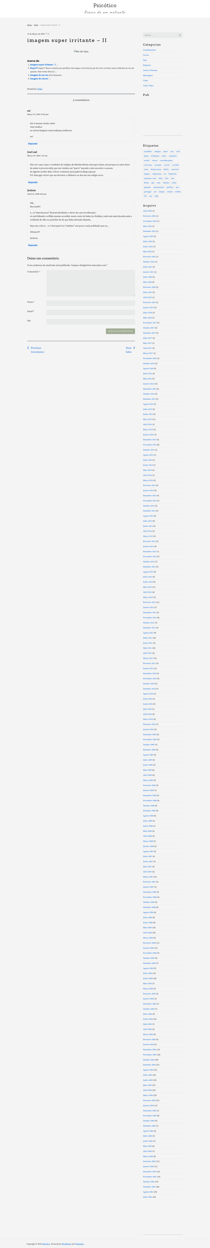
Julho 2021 (147, 267)
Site (29, 320)
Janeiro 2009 (148, 790)
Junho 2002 (148, 1141)
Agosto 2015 (148, 404)
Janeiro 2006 (148, 948)
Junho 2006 (148, 922)
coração (157, 165)
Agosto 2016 (148, 368)
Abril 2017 (147, 348)
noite (174, 183)
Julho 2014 (147, 460)
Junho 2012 (148, 582)
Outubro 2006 (149, 902)
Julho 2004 (147, 1014)
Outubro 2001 (149, 1181)
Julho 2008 (147, 821)
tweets (170, 192)
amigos (157, 151)
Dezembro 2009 (149, 734)
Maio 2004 (147, 1024)
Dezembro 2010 (149, 673)
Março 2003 (148, 1095)
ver (150, 196)
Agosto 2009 (148, 755)
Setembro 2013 (149, 511)
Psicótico (46, 1244)
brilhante (155, 156)
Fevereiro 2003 (149, 1100)
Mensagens (148, 75)
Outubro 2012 (149, 561)
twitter (178, 192)
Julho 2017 (147, 338)
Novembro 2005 (150, 953)
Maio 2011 (147, 648)
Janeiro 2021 (148, 272)
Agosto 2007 (148, 851)
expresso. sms (150, 178)
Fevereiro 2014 (149, 485)
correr (167, 165)
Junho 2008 (148, 826)
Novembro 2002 (150, 1115)
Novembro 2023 (150, 221)
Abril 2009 (147, 775)
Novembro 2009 (150, 739)
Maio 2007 (147, 866)
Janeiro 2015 (148, 434)
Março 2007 (148, 877)
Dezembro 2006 (149, 892)
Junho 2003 (148, 1080)
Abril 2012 (147, 592)
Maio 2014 (147, 470)
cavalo (146, 160)
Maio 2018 (147, 318)
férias (146, 183)
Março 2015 (148, 429)
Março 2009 (148, 780)
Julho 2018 (147, 312)
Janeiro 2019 (148, 307)
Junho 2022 (148, 246)
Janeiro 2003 (148, 1105)
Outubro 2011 (149, 623)
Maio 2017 (147, 343)
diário (166, 169)
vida (156, 196)
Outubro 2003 (149, 1060)
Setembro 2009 (149, 750)
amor (165, 151)
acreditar (148, 151)
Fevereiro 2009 (149, 785)
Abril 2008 (147, 836)
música (166, 183)
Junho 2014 (148, 465)
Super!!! (34, 68)
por (177, 187)
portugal (147, 192)
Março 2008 (148, 841)
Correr (146, 55)
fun (172, 178)
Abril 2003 (147, 1090)
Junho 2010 (148, 704)
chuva (154, 160)
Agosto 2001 (148, 1192)
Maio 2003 (147, 1085)
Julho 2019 (147, 292)
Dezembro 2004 (149, 1004)
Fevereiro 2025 (149, 216)
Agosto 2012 (148, 572)
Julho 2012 (147, 577)
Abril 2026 (147, 211)
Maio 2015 (147, 419)
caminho (173, 156)
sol (155, 192)
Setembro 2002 (149, 1126)
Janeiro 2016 (148, 384)
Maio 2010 (147, 709)
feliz (160, 178)
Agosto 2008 (148, 816)
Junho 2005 (148, 978)
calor (164, 156)
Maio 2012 (147, 587)
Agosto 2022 (148, 236)
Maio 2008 (147, 831)
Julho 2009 (147, 760)
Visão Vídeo (148, 85)
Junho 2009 (148, 765)
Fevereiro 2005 (149, 994)
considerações (166, 160)
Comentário (33, 271)
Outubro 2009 (149, 744)
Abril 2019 (147, 297)
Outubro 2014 (149, 450)
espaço (147, 174)
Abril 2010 (147, 714)
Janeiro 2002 (148, 1166)
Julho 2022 (147, 241)
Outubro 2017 (149, 328)
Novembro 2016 (150, 358)
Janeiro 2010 (148, 729)
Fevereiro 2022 (149, 256)
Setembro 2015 (149, 399)
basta (146, 156)
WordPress (66, 1244)
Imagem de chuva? (39, 78)
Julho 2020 (147, 277)
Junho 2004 (148, 1019)
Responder (33, 143)
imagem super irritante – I (43, 64)
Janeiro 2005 (148, 999)
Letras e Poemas (150, 70)
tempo (161, 192)
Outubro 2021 (149, 262)
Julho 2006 (147, 917)
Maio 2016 (147, 378)
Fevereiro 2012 (149, 602)
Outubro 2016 (149, 363)
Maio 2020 (147, 282)
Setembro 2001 (149, 1187)
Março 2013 (148, 536)
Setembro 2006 (149, 907)
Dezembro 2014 (149, 439)
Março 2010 (148, 719)
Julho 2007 (147, 856)
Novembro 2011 (150, 617)
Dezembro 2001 (149, 1171)
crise (146, 169)
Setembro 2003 (149, 1065)
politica (170, 187)
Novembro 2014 (150, 445)
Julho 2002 (147, 1136)
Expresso (147, 65)
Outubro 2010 (149, 683)
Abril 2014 (147, 475)
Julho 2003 (147, 1075)
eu (165, 174)
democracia (156, 169)
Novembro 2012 (150, 556)
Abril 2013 (147, 531)
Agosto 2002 (148, 1131)
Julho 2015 (147, 409)
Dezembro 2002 (149, 1110)
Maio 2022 (147, 251)
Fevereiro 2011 (149, 663)
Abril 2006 (147, 932)
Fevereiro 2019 (149, 302)
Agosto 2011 (148, 633)
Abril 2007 (147, 872)
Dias (145, 60)
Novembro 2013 (150, 500)
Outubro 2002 (149, 1121)
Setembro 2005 (149, 963)
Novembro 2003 (150, 1054)
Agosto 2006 (148, 912)
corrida (175, 165)
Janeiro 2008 (148, 846)
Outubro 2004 (149, 1009)
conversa (148, 165)
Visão (39, 89)
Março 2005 (148, 988)
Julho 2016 (147, 373)
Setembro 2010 (149, 689)
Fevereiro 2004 (149, 1039)
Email (30, 311)
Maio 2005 (147, 983)
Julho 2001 (147, 1197)
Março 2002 (148, 1156)
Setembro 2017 (149, 333)
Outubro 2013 (149, 506)
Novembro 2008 (150, 800)
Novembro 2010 (150, 678)
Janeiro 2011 (148, 668)
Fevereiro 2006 (149, 943)
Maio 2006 (147, 927)
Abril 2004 (147, 1029)
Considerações (149, 50)
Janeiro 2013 (148, 546)
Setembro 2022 (149, 231)
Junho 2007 (148, 861)
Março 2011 (148, 658)
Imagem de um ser (39, 75)
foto (167, 178)
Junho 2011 (148, 643)
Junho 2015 (148, 414)
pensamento (158, 187)
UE (145, 196)
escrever (175, 169)
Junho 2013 (148, 526)
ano (172, 151)
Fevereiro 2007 (149, 882)
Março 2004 (148, 1034)
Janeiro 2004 (148, 1044)
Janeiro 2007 (148, 887)
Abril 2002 (147, 1151)
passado (147, 187)
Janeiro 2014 (148, 490)
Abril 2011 (147, 653)
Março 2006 (148, 938)
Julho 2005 (147, 973)
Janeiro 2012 (148, 607)
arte (178, 151)
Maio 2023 (147, 226)
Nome (31, 302)
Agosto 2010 (148, 694)
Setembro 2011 (149, 627)
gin (153, 183)
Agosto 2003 (148, 1070)
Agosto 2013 (148, 516)
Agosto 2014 (148, 455)
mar (158, 183)
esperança (157, 174)
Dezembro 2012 (149, 551)
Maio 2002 (147, 1146)
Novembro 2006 (150, 897)
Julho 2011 (147, 638)
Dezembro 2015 (149, 389)
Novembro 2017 (150, 323)
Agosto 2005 (148, 968)
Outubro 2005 (149, 958)
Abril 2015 (147, 424)
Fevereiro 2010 (149, 724)
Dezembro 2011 (149, 612)
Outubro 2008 (149, 805)
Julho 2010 (147, 699)
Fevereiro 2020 (149, 287)
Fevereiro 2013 (149, 541)
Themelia (79, 1244)
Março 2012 (148, 597)
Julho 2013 (147, 521)
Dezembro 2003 (149, 1049)
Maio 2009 (147, 770)
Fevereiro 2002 (149, 1161)
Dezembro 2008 (149, 795)
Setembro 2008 (149, 810)
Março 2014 (148, 480)
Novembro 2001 (150, 1176)
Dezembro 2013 (149, 495)
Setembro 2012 (149, 567)
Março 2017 (148, 353)
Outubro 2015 (149, 394)
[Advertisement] (163, 120)
